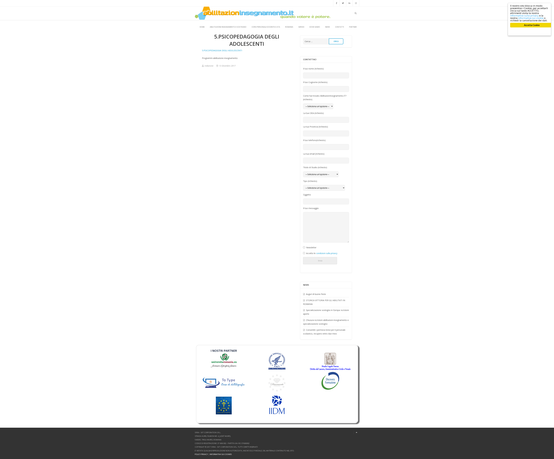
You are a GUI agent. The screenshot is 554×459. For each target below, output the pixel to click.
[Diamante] (277, 382)
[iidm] (277, 405)
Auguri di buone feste (316, 294)
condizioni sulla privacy (326, 253)
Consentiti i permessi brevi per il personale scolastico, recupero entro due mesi (324, 332)
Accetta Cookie (532, 25)
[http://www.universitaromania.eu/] (224, 360)
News (327, 27)
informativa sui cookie (530, 18)
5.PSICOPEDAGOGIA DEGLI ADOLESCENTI (222, 50)
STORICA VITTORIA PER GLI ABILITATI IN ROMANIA (324, 302)
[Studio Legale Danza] (330, 361)
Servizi (301, 27)
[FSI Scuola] (277, 361)
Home (202, 27)
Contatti (339, 27)
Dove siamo (314, 27)
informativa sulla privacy (524, 15)
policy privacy (201, 454)
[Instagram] (356, 3)
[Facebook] (336, 3)
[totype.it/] (224, 382)
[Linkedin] (349, 3)
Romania (289, 27)
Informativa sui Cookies (221, 454)
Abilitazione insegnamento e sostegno (228, 27)
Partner (353, 27)
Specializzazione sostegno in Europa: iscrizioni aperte (326, 312)
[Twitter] (343, 3)
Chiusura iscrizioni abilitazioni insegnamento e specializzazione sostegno (326, 322)
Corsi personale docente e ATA (266, 27)
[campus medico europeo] (224, 409)
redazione (208, 65)
